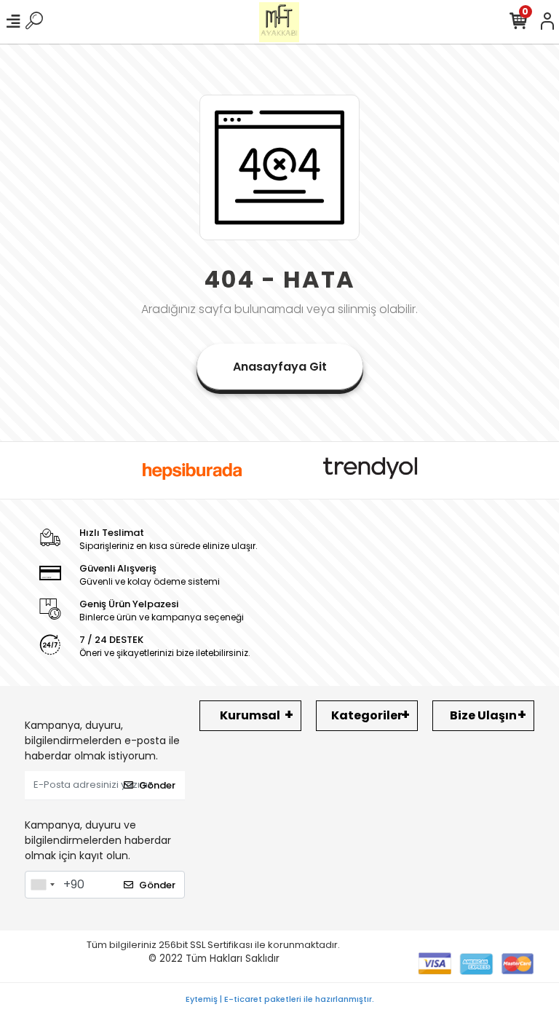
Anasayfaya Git (280, 366)
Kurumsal (250, 715)
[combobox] (42, 885)
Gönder (157, 785)
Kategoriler (367, 715)
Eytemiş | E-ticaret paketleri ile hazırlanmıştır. (280, 999)
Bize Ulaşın (483, 715)
